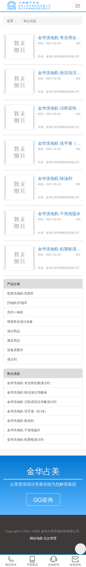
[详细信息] (9, 273)
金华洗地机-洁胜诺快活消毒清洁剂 (59, 110)
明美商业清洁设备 (20, 321)
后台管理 (50, 538)
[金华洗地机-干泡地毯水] (19, 222)
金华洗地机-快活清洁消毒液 (59, 74)
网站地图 (36, 538)
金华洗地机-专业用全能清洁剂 (59, 39)
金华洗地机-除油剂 (55, 178)
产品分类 (13, 283)
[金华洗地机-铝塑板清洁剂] (19, 258)
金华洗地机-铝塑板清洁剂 (59, 251)
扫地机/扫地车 (17, 302)
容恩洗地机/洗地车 (20, 293)
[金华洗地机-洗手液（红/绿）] (19, 152)
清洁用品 (13, 331)
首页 (10, 20)
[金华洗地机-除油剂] (19, 187)
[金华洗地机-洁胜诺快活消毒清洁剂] (19, 117)
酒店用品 (13, 340)
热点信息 (13, 373)
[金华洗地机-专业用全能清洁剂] (19, 46)
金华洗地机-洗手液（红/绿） (60, 145)
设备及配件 (15, 349)
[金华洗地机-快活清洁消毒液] (19, 81)
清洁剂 (12, 359)
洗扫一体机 (15, 312)
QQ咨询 (43, 499)
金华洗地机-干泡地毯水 (59, 213)
